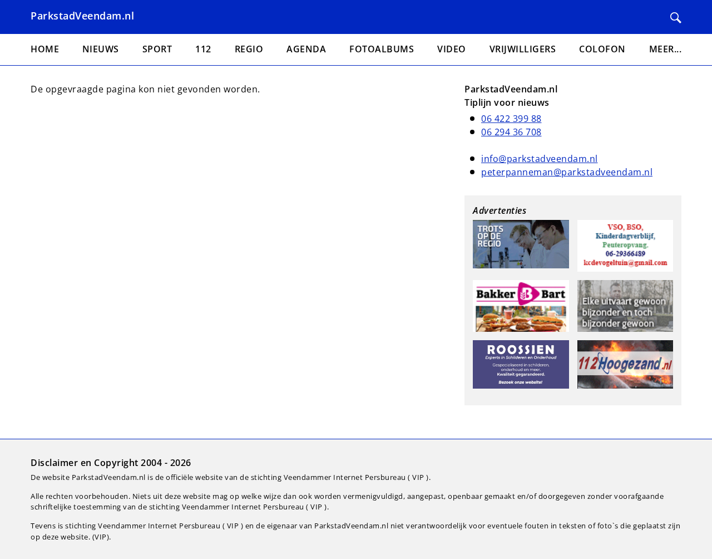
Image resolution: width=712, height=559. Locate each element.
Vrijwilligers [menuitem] (523, 49)
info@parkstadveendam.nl (539, 159)
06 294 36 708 (511, 132)
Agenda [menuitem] (306, 49)
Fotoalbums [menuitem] (381, 49)
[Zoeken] (675, 17)
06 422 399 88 (511, 118)
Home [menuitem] (45, 49)
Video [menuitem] (451, 49)
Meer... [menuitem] (665, 49)
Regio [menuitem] (249, 49)
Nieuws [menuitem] (100, 49)
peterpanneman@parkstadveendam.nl (566, 172)
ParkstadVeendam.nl (82, 15)
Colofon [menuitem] (602, 49)
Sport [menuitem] (157, 49)
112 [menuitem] (203, 49)
